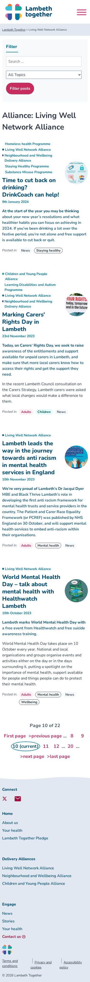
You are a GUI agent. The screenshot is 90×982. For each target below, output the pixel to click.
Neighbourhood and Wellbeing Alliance (37, 876)
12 (56, 746)
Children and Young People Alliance (26, 276)
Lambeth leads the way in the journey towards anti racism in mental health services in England (29, 457)
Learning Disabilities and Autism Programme (30, 287)
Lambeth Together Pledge (25, 838)
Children (44, 412)
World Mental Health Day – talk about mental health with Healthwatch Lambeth (31, 591)
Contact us (11, 936)
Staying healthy (48, 250)
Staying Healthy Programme (27, 166)
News (25, 250)
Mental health (48, 545)
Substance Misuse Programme (28, 172)
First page (15, 736)
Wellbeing (29, 702)
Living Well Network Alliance (28, 149)
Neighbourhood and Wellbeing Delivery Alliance (28, 158)
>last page (58, 756)
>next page (32, 756)
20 (70, 746)
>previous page (45, 736)
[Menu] (81, 13)
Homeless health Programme (27, 144)
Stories (8, 921)
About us (10, 822)
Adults (26, 412)
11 (46, 746)
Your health (12, 830)
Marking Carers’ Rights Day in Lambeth (23, 322)
